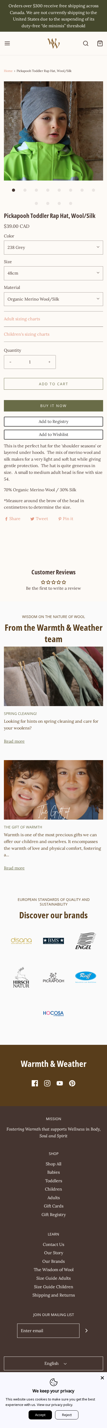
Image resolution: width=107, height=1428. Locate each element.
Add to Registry (53, 421)
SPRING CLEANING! (20, 713)
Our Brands (53, 1261)
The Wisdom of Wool (53, 1269)
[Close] (102, 1376)
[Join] (86, 1331)
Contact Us (53, 1244)
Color (9, 235)
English (52, 1363)
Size (8, 261)
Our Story (53, 1252)
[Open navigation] (7, 43)
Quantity (12, 350)
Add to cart (53, 383)
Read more (14, 741)
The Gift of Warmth (23, 827)
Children (53, 1189)
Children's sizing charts (26, 334)
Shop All (53, 1163)
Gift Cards (53, 1205)
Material (12, 287)
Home (8, 71)
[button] (53, 131)
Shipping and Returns (53, 1295)
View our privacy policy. (55, 1404)
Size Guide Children (53, 1286)
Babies (53, 1172)
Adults (54, 1197)
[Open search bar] (85, 43)
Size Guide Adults (53, 1278)
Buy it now (53, 405)
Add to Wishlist (53, 434)
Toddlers (53, 1180)
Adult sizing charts (22, 318)
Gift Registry (54, 1214)
